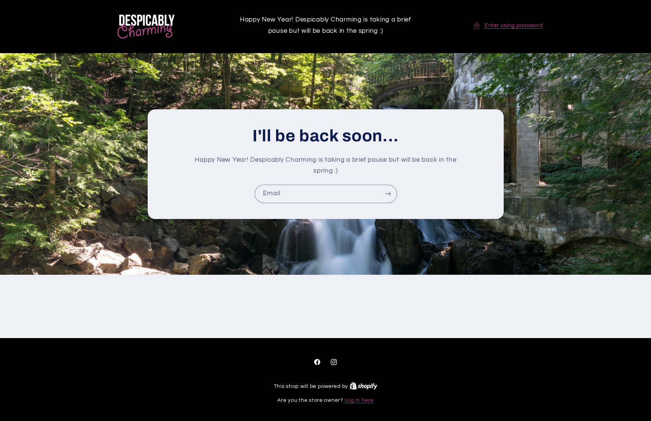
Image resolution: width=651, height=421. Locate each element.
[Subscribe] (387, 194)
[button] (508, 26)
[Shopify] (363, 386)
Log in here (359, 400)
